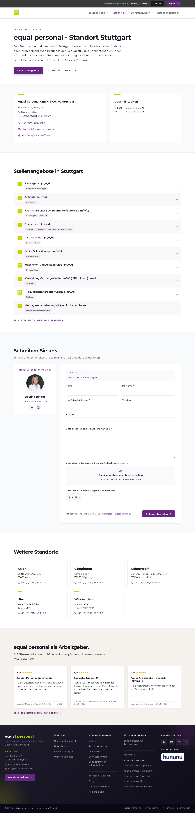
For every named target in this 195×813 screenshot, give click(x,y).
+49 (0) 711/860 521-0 (64, 70)
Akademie (94, 751)
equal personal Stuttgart (137, 776)
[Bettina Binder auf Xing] (31, 407)
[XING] (179, 742)
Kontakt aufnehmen (18, 777)
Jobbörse (174, 3)
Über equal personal (65, 741)
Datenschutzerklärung (117, 514)
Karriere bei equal (63, 751)
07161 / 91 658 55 (140, 3)
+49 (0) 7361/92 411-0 (33, 582)
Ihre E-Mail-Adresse (78, 400)
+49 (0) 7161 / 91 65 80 (19, 764)
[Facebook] (164, 742)
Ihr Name (128, 386)
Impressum (168, 808)
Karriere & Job (96, 791)
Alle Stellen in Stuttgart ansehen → (39, 320)
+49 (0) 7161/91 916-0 (90, 582)
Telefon (126, 400)
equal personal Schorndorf (138, 771)
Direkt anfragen (26, 70)
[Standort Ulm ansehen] (40, 604)
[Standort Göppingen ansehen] (97, 574)
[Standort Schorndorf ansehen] (154, 574)
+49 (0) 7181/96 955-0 (147, 582)
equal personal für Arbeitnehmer (133, 742)
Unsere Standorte (63, 756)
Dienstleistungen (140, 12)
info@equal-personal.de (20, 768)
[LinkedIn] (171, 742)
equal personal (97, 12)
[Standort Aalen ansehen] (40, 574)
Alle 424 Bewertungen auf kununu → (37, 713)
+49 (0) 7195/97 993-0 (90, 613)
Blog (91, 781)
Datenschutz (183, 808)
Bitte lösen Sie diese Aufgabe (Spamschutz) (91, 490)
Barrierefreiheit (131, 808)
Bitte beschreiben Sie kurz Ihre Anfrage (89, 429)
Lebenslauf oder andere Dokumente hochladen (97, 463)
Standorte (118, 12)
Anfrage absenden (157, 514)
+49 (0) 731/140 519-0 (33, 613)
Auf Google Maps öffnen (36, 135)
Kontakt (157, 3)
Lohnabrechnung (98, 756)
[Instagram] (186, 742)
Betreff (71, 414)
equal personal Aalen (135, 760)
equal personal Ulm (134, 781)
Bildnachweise (152, 808)
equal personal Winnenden (138, 786)
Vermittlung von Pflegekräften (97, 763)
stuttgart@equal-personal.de (38, 129)
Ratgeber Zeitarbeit (168, 12)
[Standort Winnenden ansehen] (97, 604)
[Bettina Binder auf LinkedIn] (38, 407)
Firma (69, 386)
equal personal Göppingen (138, 765)
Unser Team (60, 746)
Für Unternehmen (98, 746)
